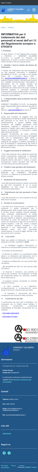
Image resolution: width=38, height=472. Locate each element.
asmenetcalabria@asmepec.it (16, 78)
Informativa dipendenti (10, 313)
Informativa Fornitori (9, 316)
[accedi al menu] (33, 9)
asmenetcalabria (14, 110)
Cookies (21, 465)
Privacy (11, 27)
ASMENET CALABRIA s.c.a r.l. (15, 9)
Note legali (4, 465)
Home (3, 27)
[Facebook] (9, 453)
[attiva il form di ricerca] (28, 9)
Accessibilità (5, 467)
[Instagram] (4, 453)
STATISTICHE (7, 433)
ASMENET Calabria (31, 467)
